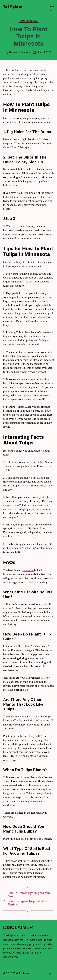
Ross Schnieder (21, 52)
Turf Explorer (12, 6)
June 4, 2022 (44, 52)
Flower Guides (28, 21)
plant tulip (28, 570)
